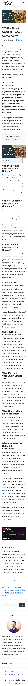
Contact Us (19, 674)
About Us (6, 671)
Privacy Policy (15, 671)
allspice (4, 490)
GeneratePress (16, 683)
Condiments (17, 587)
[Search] (22, 605)
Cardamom (8, 587)
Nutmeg (4, 175)
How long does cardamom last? (15, 590)
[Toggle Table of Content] (19, 160)
